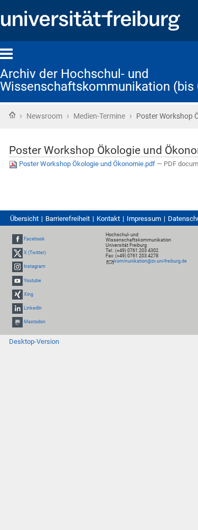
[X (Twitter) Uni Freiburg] (17, 252)
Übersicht (24, 219)
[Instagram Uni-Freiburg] (17, 266)
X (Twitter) (35, 252)
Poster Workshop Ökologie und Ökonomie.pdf (87, 164)
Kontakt (108, 219)
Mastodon (34, 321)
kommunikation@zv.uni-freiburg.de (150, 261)
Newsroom (44, 116)
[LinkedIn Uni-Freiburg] (17, 308)
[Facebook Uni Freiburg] (17, 239)
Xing (28, 294)
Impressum (144, 219)
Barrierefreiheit (67, 219)
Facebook (34, 239)
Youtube (32, 280)
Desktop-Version (34, 341)
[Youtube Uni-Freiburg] (17, 280)
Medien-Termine (99, 116)
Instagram (34, 266)
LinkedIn (33, 308)
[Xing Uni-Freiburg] (17, 294)
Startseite (12, 115)
